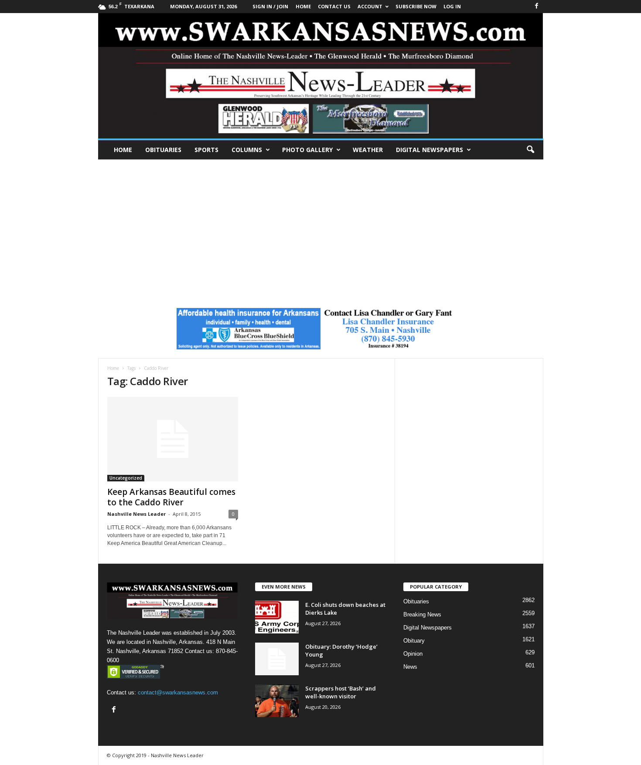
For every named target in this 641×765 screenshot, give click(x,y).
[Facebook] (537, 6)
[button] (530, 149)
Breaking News (422, 614)
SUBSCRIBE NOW (416, 6)
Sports (206, 150)
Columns (247, 150)
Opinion (413, 653)
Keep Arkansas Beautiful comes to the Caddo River (171, 497)
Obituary (414, 640)
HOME (303, 6)
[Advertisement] (320, 225)
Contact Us (334, 6)
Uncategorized (125, 478)
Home (123, 150)
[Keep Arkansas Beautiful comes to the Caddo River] (172, 439)
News (410, 666)
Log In (452, 6)
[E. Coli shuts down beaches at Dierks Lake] (277, 617)
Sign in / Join (270, 6)
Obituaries (163, 150)
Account (370, 6)
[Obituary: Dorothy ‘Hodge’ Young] (277, 659)
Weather (368, 150)
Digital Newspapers (429, 150)
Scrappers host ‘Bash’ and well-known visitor (340, 692)
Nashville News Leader (136, 514)
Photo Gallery (307, 150)
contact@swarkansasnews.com (178, 692)
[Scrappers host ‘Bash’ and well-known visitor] (277, 700)
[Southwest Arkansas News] (320, 76)
